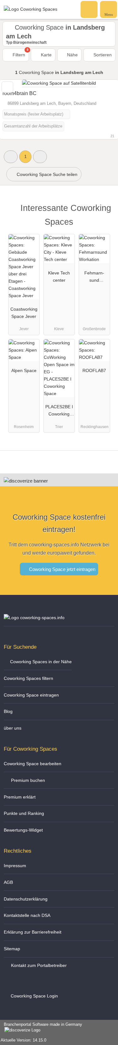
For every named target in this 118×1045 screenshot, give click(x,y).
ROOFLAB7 (94, 370)
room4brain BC (20, 93)
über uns (12, 728)
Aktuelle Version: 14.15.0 (23, 1040)
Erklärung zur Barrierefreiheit (32, 932)
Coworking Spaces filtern (28, 678)
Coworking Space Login (33, 995)
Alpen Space (24, 370)
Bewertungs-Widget (23, 830)
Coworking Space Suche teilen (46, 174)
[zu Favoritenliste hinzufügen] (7, 87)
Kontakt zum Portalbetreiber (38, 965)
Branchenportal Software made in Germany (41, 1027)
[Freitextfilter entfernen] (89, 9)
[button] (11, 156)
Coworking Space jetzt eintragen (61, 569)
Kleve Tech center (59, 276)
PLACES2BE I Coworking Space (59, 411)
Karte (46, 54)
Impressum (15, 865)
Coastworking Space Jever (23, 313)
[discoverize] (26, 480)
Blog (8, 711)
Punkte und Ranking (24, 813)
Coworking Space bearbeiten (32, 763)
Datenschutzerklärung (26, 898)
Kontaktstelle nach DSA (27, 915)
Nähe (72, 54)
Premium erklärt (20, 796)
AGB (8, 882)
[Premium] (105, 210)
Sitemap (12, 948)
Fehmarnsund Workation (94, 277)
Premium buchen (27, 780)
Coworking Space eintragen (31, 695)
